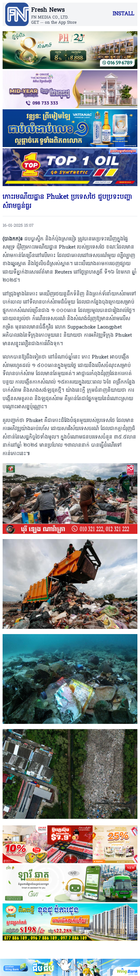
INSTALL (123, 14)
